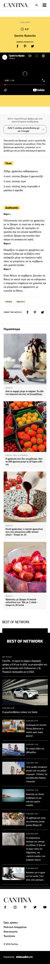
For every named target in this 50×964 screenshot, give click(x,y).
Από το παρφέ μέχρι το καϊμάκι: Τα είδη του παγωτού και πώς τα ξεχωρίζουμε (25, 393)
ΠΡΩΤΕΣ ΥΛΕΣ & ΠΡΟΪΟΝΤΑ (17, 455)
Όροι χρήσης (11, 922)
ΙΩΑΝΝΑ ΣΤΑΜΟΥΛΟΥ (25, 42)
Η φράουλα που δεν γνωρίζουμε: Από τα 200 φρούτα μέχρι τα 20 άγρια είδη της (24, 461)
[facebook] (17, 46)
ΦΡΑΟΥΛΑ (21, 302)
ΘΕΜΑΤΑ (9, 388)
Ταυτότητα (9, 936)
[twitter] (32, 46)
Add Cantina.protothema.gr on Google (23, 129)
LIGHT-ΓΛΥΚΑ (25, 22)
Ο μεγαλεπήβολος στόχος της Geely (19, 712)
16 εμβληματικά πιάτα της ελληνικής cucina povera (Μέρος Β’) (36, 822)
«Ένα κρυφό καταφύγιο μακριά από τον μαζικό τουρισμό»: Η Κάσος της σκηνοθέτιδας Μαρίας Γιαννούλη (36, 774)
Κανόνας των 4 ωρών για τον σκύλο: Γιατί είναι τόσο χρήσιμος (35, 876)
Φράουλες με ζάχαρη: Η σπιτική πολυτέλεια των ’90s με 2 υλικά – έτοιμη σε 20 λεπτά (22, 602)
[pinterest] (25, 46)
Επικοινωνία (11, 931)
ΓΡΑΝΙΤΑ (8, 302)
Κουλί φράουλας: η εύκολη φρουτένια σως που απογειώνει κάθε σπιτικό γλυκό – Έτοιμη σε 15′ (24, 532)
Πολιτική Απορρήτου (15, 927)
